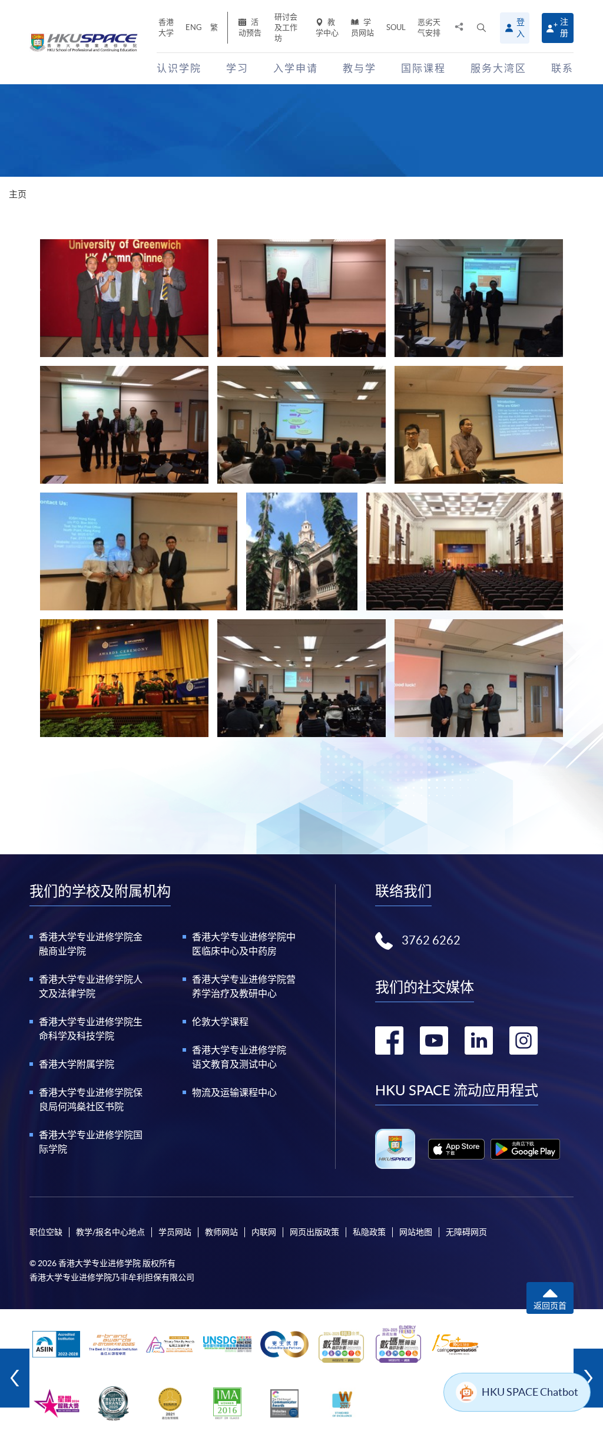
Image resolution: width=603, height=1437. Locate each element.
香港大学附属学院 (76, 1064)
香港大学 (166, 27)
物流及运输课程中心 (234, 1092)
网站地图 (415, 1232)
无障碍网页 (466, 1232)
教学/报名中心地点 (110, 1232)
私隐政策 (369, 1232)
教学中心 (327, 27)
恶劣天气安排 (429, 27)
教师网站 (221, 1232)
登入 (520, 27)
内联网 (263, 1232)
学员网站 (362, 27)
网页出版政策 (314, 1232)
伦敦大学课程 (220, 1021)
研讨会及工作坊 (285, 27)
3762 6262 (431, 940)
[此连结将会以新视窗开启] (456, 1149)
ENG (193, 27)
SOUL (396, 27)
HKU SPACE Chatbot (530, 1392)
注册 (564, 27)
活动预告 (249, 27)
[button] (481, 28)
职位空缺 (45, 1232)
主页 (17, 194)
